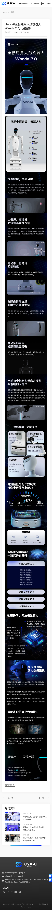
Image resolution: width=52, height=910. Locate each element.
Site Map (42, 904)
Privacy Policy (25, 907)
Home (4, 12)
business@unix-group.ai (15, 873)
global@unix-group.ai (29, 3)
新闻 (12, 12)
